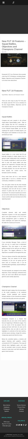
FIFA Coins (7, 421)
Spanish (6, 411)
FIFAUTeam (9, 434)
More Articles (6, 405)
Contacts (21, 411)
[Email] (17, 425)
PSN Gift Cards (7, 425)
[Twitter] (19, 425)
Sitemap (21, 409)
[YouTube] (21, 425)
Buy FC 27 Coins (6, 423)
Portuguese (7, 409)
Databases (6, 407)
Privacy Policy (21, 407)
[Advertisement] (14, 19)
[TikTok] (26, 425)
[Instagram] (23, 425)
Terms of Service (21, 405)
